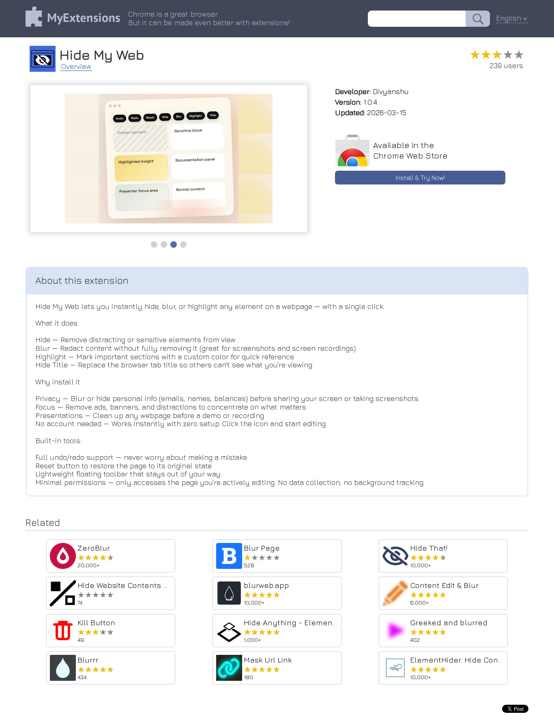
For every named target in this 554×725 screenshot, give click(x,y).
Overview (76, 66)
